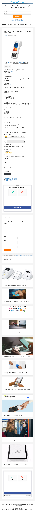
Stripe (10, 84)
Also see (5, 183)
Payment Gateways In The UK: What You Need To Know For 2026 (17, 356)
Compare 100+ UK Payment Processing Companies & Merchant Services (17, 332)
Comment (6, 223)
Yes (7, 11)
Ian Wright (6, 35)
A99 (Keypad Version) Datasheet (11, 179)
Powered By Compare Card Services (17, 20)
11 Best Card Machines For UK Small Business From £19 (15, 285)
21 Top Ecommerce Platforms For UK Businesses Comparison (16, 316)
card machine (21, 62)
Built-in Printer (8, 90)
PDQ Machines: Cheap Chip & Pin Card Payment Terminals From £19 (17, 390)
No (6, 13)
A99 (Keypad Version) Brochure (11, 180)
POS (17, 88)
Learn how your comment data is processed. (24, 255)
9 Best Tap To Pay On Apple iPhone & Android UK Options (15, 415)
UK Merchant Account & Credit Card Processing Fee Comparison (17, 301)
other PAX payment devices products (13, 183)
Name (5, 236)
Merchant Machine (17, 2)
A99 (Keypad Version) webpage (11, 178)
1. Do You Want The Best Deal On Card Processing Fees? (16, 9)
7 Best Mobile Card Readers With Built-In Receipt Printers (15, 464)
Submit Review (7, 174)
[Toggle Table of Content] (9, 66)
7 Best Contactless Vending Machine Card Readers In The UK (16, 440)
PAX (9, 62)
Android (11, 71)
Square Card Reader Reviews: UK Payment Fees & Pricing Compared (15, 373)
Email (5, 240)
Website (5, 244)
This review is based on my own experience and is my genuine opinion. (17, 170)
